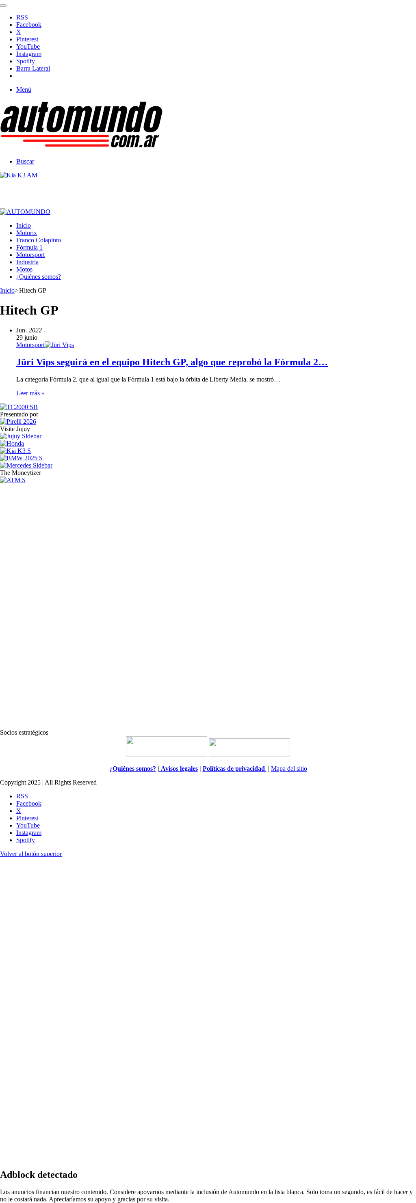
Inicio (23, 225)
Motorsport (30, 254)
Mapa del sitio (289, 768)
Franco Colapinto (38, 240)
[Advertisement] (208, 605)
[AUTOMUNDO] (81, 147)
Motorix (26, 232)
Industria (27, 262)
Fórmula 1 (29, 247)
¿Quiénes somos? (38, 276)
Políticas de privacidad (234, 768)
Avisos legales (178, 768)
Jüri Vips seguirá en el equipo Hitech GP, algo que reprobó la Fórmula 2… (172, 362)
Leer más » (30, 393)
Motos (24, 269)
